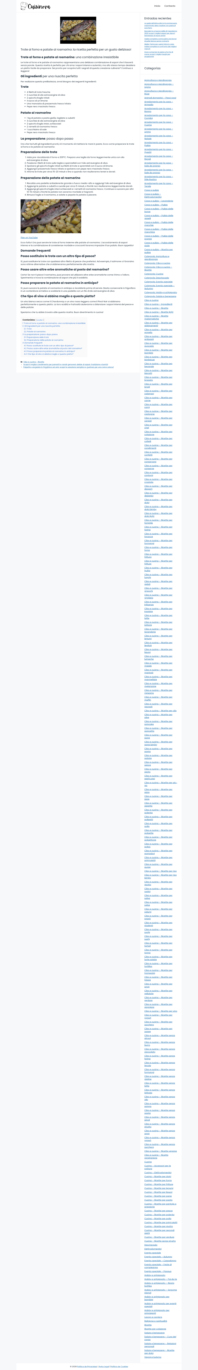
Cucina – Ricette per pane (158, 1196)
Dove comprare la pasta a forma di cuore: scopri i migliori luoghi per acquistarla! (158, 54)
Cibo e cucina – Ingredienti (158, 304)
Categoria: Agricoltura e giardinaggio (156, 258)
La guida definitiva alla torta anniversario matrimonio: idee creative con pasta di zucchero (160, 25)
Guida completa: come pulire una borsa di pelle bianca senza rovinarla (160, 40)
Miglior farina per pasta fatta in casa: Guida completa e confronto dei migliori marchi (160, 46)
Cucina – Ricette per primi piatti (160, 1222)
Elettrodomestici (152, 1248)
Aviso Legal (104, 1366)
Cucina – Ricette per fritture (158, 1184)
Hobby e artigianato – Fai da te (160, 1279)
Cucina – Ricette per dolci (157, 1176)
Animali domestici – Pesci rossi (160, 97)
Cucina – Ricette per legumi (158, 1188)
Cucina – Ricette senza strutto (160, 1241)
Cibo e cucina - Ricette (33, 362)
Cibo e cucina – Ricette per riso (160, 871)
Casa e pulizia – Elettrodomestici (152, 195)
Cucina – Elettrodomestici (157, 1172)
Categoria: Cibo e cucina (157, 263)
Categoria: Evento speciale (158, 281)
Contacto (169, 6)
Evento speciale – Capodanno (160, 1260)
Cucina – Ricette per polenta (159, 1214)
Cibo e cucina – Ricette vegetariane (156, 1156)
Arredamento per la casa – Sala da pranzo (158, 164)
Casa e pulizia (151, 190)
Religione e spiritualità (155, 1321)
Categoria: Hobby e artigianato (160, 292)
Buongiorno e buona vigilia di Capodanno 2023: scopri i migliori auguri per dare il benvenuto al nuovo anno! (160, 33)
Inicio (157, 6)
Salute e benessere (154, 1332)
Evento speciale (152, 1252)
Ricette (148, 1324)
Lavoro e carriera (153, 1317)
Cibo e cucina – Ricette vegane (160, 1151)
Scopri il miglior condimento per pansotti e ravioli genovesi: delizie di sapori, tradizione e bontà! (65, 364)
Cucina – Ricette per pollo (157, 1218)
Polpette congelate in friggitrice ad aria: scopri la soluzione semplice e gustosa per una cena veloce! (68, 367)
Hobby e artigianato (154, 1275)
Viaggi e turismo (152, 1357)
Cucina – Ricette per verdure (159, 1237)
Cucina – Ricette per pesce (158, 1210)
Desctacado (150, 1244)
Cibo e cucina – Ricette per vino (160, 1011)
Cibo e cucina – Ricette (156, 308)
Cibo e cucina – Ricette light (158, 312)
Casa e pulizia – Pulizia (156, 204)
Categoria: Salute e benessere (160, 296)
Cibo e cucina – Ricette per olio (160, 710)
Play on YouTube (29, 237)
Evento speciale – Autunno (158, 1256)
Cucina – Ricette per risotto (158, 1226)
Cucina (148, 1161)
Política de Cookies (119, 1366)
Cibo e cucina (151, 300)
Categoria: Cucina (153, 273)
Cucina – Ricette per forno (158, 1180)
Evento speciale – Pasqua (157, 1271)
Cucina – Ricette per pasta (158, 1200)
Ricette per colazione (155, 1328)
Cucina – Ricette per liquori (158, 1192)
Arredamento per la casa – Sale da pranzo (158, 171)
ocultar (40, 320)
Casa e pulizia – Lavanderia (158, 200)
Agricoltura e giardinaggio (158, 80)
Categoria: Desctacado (156, 277)
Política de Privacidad (87, 1366)
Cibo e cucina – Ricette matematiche (156, 317)
